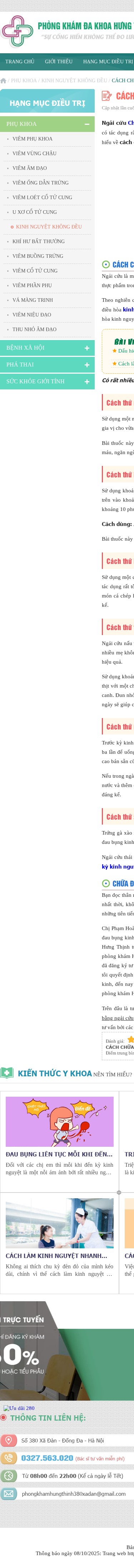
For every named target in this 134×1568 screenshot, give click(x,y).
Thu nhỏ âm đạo (34, 329)
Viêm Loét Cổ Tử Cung (42, 197)
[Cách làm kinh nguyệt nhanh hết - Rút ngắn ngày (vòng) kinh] (60, 1223)
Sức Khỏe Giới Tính (35, 381)
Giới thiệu (59, 61)
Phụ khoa (24, 80)
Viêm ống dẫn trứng (41, 183)
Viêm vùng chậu (34, 153)
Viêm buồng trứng (38, 256)
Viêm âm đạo (30, 168)
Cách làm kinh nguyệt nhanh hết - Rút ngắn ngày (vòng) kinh (59, 1255)
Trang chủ (19, 61)
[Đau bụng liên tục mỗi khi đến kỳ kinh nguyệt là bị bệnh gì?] (60, 1122)
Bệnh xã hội (25, 348)
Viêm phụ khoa (33, 139)
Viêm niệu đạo (32, 315)
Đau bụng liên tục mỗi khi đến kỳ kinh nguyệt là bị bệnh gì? (56, 1153)
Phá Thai (20, 365)
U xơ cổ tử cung (35, 212)
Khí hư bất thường (39, 241)
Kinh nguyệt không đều (74, 80)
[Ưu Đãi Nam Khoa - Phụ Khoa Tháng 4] (19, 1408)
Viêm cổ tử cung (35, 271)
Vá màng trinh (33, 300)
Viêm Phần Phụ (32, 285)
